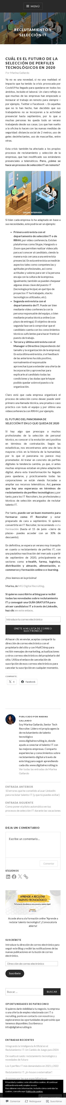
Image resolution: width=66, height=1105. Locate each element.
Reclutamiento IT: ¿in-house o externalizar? (28, 1072)
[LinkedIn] (8, 876)
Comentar (48, 863)
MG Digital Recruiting (31, 586)
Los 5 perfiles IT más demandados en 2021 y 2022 (32, 1065)
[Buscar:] (33, 991)
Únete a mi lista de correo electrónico (33, 629)
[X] (20, 876)
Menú (35, 6)
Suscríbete (13, 940)
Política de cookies (34, 1091)
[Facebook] (14, 876)
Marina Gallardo (19, 72)
